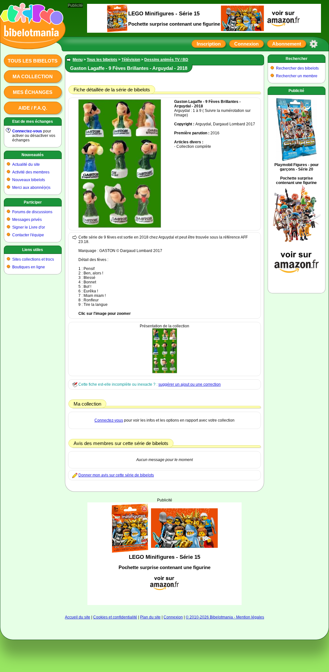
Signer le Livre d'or (28, 227)
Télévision (130, 59)
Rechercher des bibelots (297, 68)
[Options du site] (313, 44)
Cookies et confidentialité (115, 617)
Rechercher (296, 58)
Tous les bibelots (33, 60)
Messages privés (27, 219)
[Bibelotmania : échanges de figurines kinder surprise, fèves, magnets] (31, 43)
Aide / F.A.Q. (32, 108)
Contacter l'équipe (28, 235)
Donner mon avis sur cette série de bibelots (116, 475)
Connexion (246, 43)
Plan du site (150, 617)
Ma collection (33, 76)
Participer (33, 202)
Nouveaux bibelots (28, 180)
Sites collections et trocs (33, 259)
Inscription (209, 43)
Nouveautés (33, 155)
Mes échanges (32, 92)
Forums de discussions (32, 212)
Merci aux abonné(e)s (31, 187)
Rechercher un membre (296, 76)
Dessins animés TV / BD (166, 59)
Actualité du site (26, 164)
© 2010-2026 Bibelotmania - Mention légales (225, 617)
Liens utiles (32, 250)
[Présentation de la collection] (164, 372)
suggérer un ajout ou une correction (189, 384)
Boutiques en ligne (28, 267)
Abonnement (286, 43)
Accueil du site (77, 617)
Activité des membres (30, 172)
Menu (78, 59)
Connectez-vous (27, 131)
